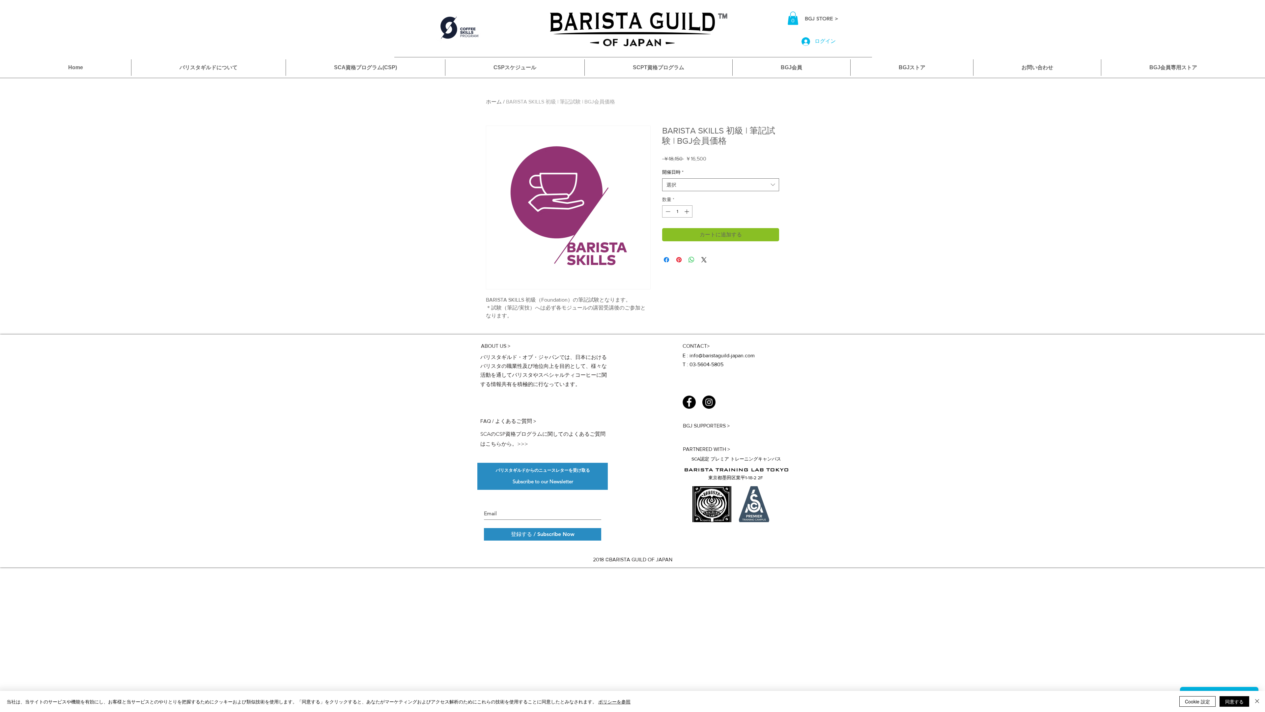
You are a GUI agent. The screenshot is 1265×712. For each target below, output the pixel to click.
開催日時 (673, 172)
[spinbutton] (677, 211)
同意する (1234, 701)
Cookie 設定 (1197, 701)
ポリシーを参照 (614, 701)
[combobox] (720, 184)
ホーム (494, 101)
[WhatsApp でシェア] (691, 260)
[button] (793, 18)
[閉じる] (1257, 701)
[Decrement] (667, 211)
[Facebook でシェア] (666, 260)
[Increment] (687, 211)
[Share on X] (704, 260)
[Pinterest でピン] (679, 260)
